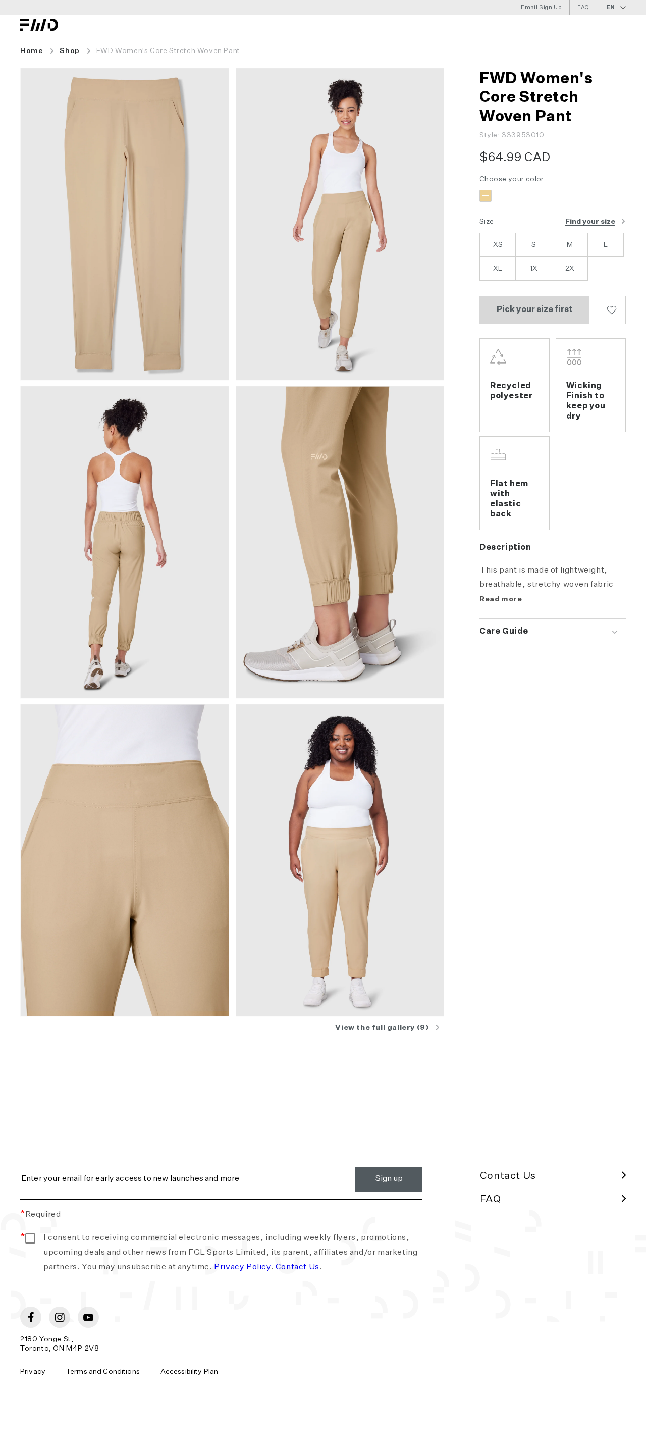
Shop (69, 51)
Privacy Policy (242, 1267)
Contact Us (297, 1267)
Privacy (32, 1371)
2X (569, 268)
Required (40, 1215)
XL (497, 268)
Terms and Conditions (103, 1371)
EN (610, 7)
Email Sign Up (541, 7)
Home (31, 51)
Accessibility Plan (189, 1371)
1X (533, 268)
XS (498, 244)
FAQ (583, 7)
